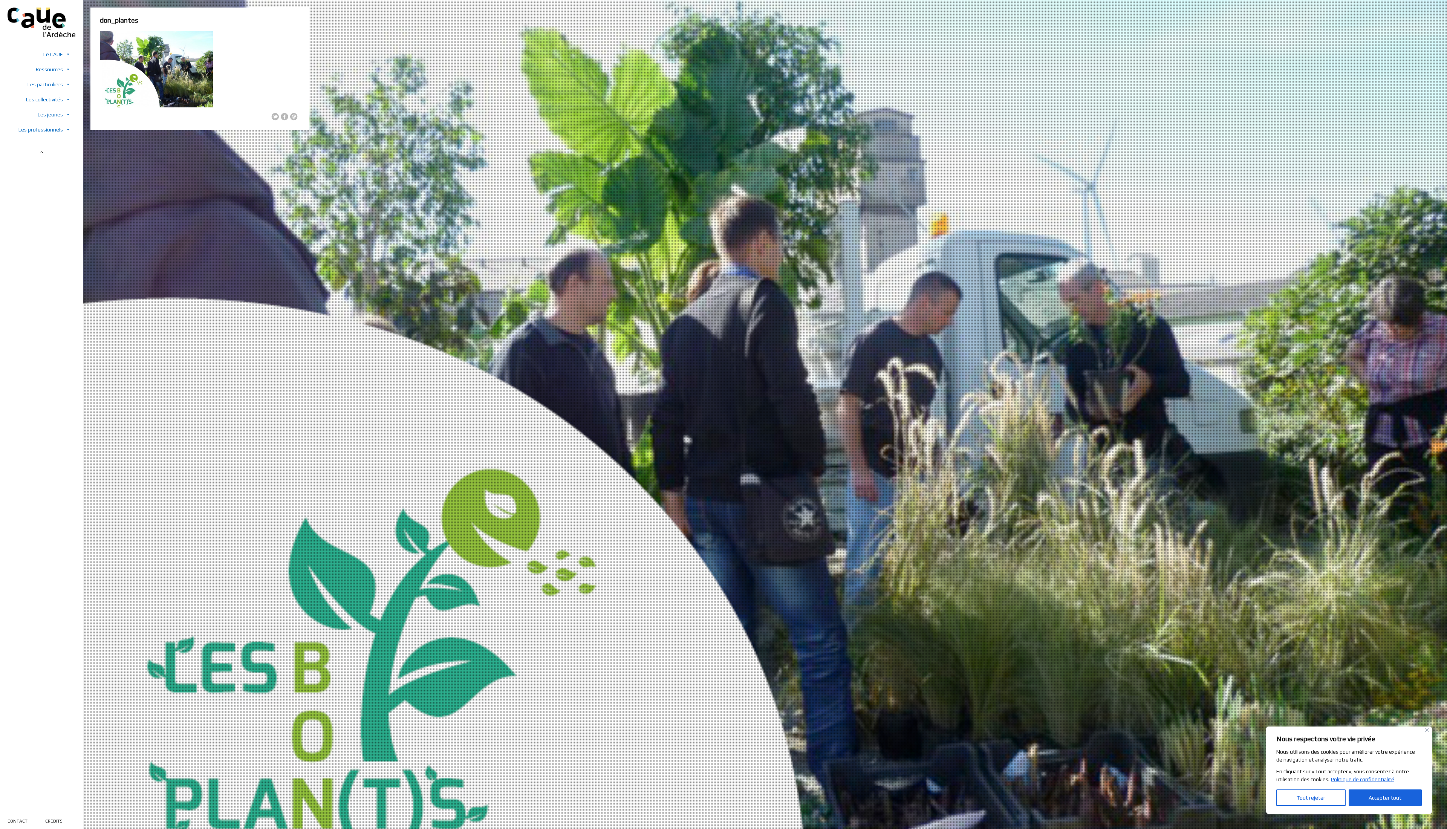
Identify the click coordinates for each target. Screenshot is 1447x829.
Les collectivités (44, 99)
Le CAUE (53, 54)
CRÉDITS (54, 821)
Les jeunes (50, 115)
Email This (294, 117)
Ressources (49, 69)
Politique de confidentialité (1362, 779)
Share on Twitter (275, 117)
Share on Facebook (284, 117)
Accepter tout (1385, 798)
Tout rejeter (1311, 798)
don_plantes (119, 20)
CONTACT (18, 821)
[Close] (1427, 730)
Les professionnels (40, 130)
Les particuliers (45, 84)
